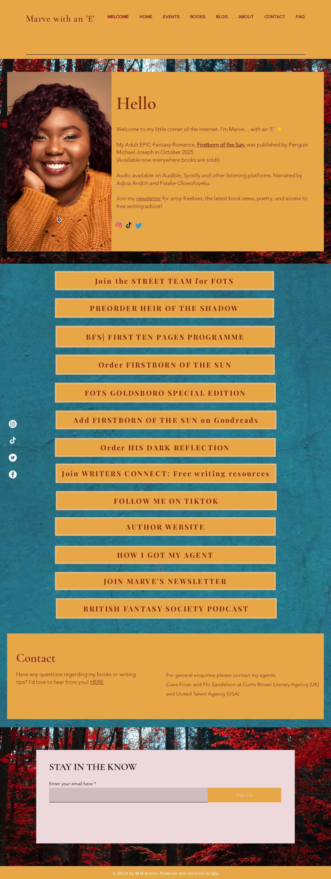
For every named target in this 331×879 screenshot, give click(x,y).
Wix (215, 873)
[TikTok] (13, 441)
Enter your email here (71, 783)
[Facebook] (13, 474)
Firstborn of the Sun (220, 144)
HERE (97, 682)
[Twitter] (13, 458)
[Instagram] (13, 424)
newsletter (148, 198)
